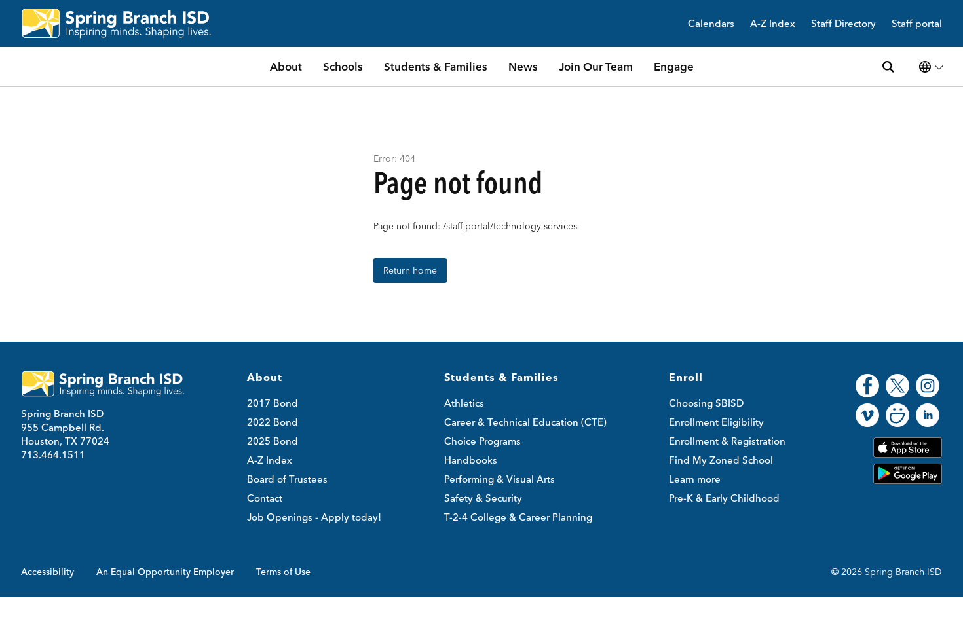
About (286, 66)
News (523, 66)
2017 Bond (272, 403)
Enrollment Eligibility (716, 422)
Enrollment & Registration (727, 441)
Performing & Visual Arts (499, 479)
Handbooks (470, 460)
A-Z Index (772, 23)
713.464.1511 (53, 455)
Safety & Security (483, 498)
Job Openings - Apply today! (314, 517)
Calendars (711, 23)
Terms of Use (283, 572)
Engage (674, 66)
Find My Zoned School (721, 460)
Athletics (464, 403)
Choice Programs (482, 441)
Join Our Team (596, 66)
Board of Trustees (287, 479)
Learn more (695, 479)
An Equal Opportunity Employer (165, 572)
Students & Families (435, 66)
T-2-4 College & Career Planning (518, 517)
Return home (410, 270)
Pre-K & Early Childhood (724, 498)
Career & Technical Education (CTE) (525, 422)
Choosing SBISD (706, 403)
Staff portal (917, 23)
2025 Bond (272, 441)
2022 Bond (272, 422)
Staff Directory (843, 23)
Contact (264, 498)
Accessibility (47, 572)
